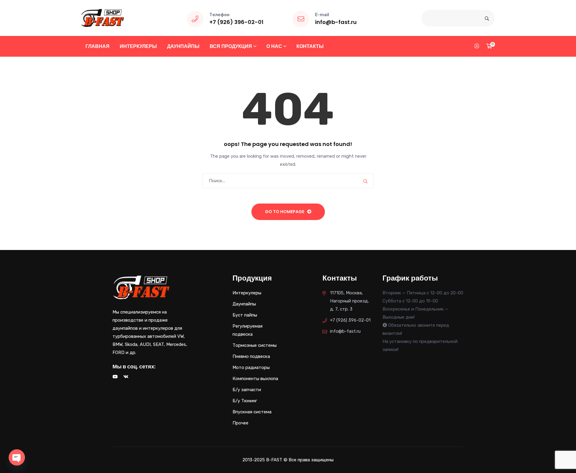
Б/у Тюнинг (244, 400)
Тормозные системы (254, 345)
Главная (98, 46)
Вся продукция (231, 46)
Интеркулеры (138, 46)
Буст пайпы (244, 315)
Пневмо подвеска (251, 356)
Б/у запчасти (246, 389)
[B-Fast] (102, 17)
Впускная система (252, 412)
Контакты (310, 46)
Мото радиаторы (251, 367)
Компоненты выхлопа (255, 378)
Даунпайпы (183, 46)
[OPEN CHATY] (17, 457)
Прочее (240, 423)
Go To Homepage (284, 212)
